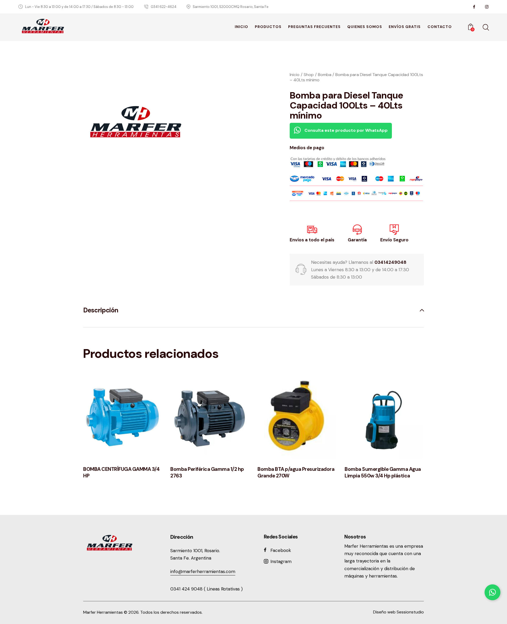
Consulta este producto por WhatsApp (345, 130)
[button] (115, 417)
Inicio (294, 74)
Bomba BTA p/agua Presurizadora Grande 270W (295, 472)
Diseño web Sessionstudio (398, 612)
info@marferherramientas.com (202, 571)
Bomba (324, 74)
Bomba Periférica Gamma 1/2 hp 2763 (207, 472)
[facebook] (474, 7)
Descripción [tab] (100, 310)
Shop (309, 74)
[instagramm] (487, 7)
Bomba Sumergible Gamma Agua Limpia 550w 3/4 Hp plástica (383, 472)
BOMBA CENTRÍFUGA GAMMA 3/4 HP (121, 472)
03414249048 (390, 262)
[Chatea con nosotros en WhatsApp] (492, 592)
